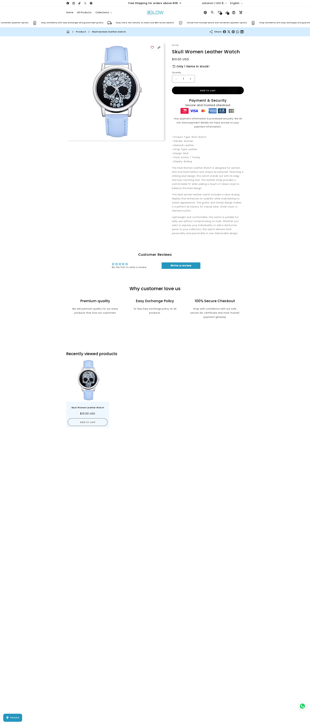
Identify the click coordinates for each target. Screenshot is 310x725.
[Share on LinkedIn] (242, 31)
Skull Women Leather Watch (87, 407)
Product (81, 31)
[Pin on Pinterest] (233, 31)
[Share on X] (229, 31)
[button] (103, 12)
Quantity (176, 72)
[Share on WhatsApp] (237, 31)
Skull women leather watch (109, 31)
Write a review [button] (180, 265)
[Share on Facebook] (224, 31)
